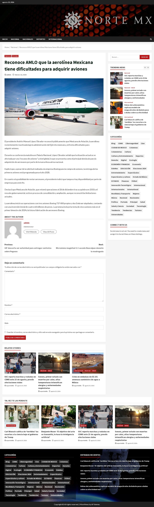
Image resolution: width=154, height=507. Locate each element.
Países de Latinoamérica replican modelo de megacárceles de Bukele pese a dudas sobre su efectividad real (116, 108)
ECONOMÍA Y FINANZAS (120, 164)
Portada (15, 56)
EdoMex (114, 168)
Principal (133, 202)
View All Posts (48, 232)
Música (114, 198)
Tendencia (115, 210)
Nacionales (28, 39)
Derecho (114, 160)
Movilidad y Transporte (120, 194)
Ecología (133, 160)
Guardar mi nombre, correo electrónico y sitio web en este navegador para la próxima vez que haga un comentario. (50, 332)
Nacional (15, 39)
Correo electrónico (12, 314)
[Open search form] (151, 39)
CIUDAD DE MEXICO (119, 148)
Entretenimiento (118, 173)
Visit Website (31, 232)
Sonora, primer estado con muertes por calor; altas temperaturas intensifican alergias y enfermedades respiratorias (50, 382)
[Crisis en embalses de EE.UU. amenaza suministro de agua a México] (87, 363)
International (132, 189)
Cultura (128, 152)
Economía (136, 164)
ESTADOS (115, 181)
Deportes (40, 39)
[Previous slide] (145, 67)
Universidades (117, 214)
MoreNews (84, 504)
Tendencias (127, 210)
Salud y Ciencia (117, 206)
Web (6, 323)
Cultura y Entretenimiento (122, 156)
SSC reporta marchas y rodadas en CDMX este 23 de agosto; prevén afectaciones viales (20, 379)
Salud (50, 371)
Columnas (133, 148)
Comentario (10, 271)
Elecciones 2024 (139, 168)
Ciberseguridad (132, 143)
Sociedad (130, 206)
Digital (124, 160)
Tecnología (141, 206)
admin (8, 75)
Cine (143, 143)
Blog (113, 143)
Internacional (55, 39)
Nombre (8, 305)
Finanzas (125, 181)
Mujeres (136, 194)
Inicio (5, 39)
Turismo (138, 210)
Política (114, 202)
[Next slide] (148, 67)
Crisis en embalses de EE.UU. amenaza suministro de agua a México (86, 379)
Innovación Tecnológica (121, 185)
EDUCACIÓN (125, 168)
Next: (79, 248)
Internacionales (117, 189)
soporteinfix (10, 385)
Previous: (28, 248)
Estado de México (140, 177)
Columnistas (116, 152)
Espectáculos (133, 173)
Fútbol (134, 181)
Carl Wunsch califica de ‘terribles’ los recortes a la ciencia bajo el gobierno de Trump (116, 122)
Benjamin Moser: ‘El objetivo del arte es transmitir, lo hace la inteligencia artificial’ (58, 434)
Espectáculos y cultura (120, 177)
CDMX (120, 143)
